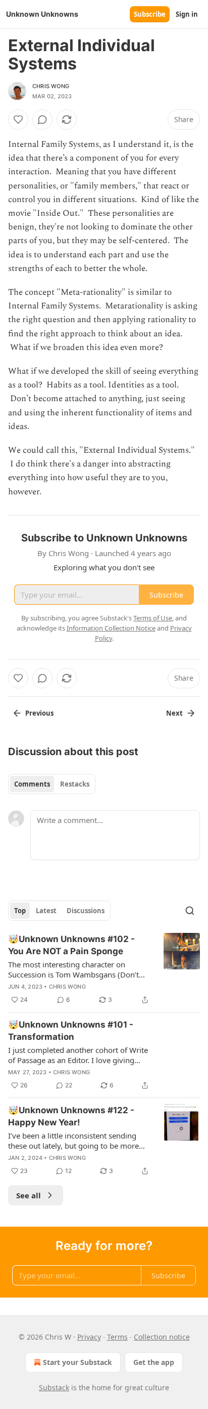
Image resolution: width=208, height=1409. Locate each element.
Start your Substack (77, 1362)
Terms (117, 1337)
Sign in (187, 14)
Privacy (89, 1337)
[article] (104, 969)
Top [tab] (20, 910)
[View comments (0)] (42, 119)
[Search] (190, 911)
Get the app (153, 1362)
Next (174, 713)
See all (28, 1195)
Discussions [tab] (86, 910)
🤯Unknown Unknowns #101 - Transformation (70, 1031)
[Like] (18, 119)
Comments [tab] (32, 784)
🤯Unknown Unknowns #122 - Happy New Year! (71, 1116)
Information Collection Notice (111, 628)
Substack (54, 1387)
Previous (39, 713)
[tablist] (51, 784)
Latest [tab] (46, 910)
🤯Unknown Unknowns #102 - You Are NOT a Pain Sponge (71, 945)
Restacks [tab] (74, 784)
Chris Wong (50, 86)
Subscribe (150, 14)
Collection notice (162, 1337)
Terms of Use (152, 617)
